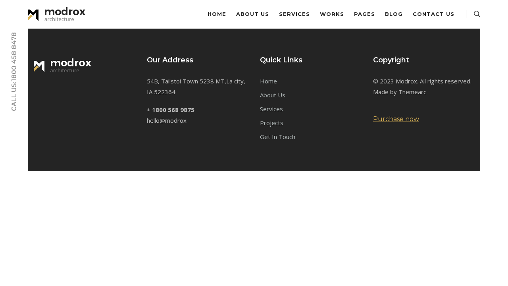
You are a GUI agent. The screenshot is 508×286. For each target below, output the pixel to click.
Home (217, 14)
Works (332, 14)
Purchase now (396, 119)
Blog (394, 14)
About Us (252, 14)
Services (294, 14)
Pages (364, 14)
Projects (271, 123)
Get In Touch (277, 137)
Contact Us (433, 14)
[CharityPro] (59, 13)
